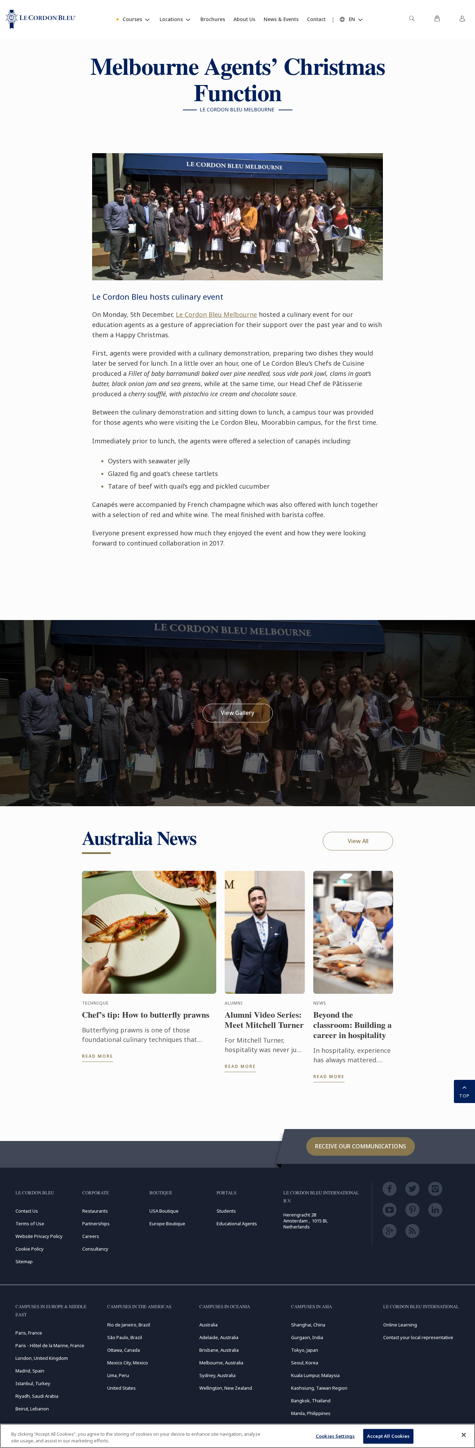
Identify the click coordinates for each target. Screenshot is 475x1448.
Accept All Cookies (388, 1436)
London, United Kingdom (41, 1358)
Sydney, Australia (217, 1375)
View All (358, 841)
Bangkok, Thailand (310, 1400)
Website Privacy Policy (39, 1236)
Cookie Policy (29, 1249)
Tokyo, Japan (304, 1350)
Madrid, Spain (29, 1371)
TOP (464, 1095)
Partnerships (96, 1223)
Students (226, 1211)
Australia (208, 1325)
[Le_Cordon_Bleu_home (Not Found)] (41, 19)
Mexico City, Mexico (127, 1362)
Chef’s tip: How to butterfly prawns (145, 1015)
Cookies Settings (335, 1436)
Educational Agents (237, 1223)
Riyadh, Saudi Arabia (36, 1396)
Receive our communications (360, 1146)
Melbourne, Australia (221, 1362)
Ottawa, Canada (123, 1350)
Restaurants (95, 1211)
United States (121, 1388)
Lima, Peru (118, 1375)
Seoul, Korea (304, 1362)
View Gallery (237, 713)
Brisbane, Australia (219, 1350)
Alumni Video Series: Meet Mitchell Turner (264, 1020)
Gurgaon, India (307, 1337)
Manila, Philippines (310, 1413)
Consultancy (95, 1249)
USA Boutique (164, 1211)
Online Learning (400, 1325)
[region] (237, 1436)
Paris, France (28, 1333)
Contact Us (26, 1211)
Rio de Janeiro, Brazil (128, 1325)
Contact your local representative (418, 1337)
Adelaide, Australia (218, 1337)
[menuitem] (411, 19)
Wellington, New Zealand (225, 1388)
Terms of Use (29, 1223)
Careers (90, 1236)
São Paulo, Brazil (124, 1337)
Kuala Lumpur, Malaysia (315, 1375)
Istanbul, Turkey (32, 1383)
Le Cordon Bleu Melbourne (216, 314)
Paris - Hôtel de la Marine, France (49, 1345)
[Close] (463, 1435)
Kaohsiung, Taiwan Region (319, 1388)
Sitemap (24, 1261)
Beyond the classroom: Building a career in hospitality (352, 1025)
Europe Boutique (167, 1223)
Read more (97, 1056)
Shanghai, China (308, 1325)
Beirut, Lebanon (32, 1408)
